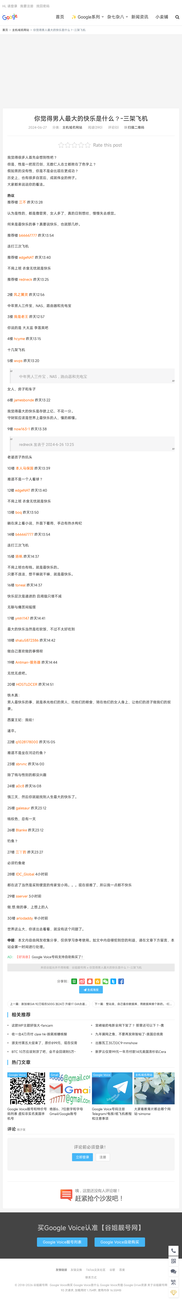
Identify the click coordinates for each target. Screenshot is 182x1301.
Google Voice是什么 (86, 1285)
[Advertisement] (91, 71)
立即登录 (82, 1157)
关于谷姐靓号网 (157, 1285)
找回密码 (43, 6)
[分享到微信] (105, 981)
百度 (122, 1270)
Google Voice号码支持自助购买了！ (58, 957)
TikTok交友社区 (95, 1270)
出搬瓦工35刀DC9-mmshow (116, 1043)
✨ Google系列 (85, 17)
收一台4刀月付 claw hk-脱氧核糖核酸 (39, 1034)
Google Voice (17, 1075)
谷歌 (112, 1270)
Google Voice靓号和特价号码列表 (27, 1114)
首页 (60, 17)
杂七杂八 (115, 17)
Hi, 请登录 (9, 6)
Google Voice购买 (61, 1285)
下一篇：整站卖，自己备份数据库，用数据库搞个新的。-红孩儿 (135, 1004)
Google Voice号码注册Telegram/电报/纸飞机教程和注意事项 (112, 1114)
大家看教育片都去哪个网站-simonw (152, 1111)
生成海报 (92, 990)
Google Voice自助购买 (119, 1242)
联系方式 (91, 1277)
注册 (103, 1157)
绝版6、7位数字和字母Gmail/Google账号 (66, 1111)
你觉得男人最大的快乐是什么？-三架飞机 (91, 118)
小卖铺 (161, 17)
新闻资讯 (139, 17)
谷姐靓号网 (10, 17)
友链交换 (76, 1270)
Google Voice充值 (111, 1285)
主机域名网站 (20, 30)
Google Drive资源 (135, 1285)
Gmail (54, 1075)
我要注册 (26, 6)
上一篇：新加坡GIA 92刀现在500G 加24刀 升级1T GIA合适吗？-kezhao (50, 1004)
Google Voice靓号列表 (62, 1242)
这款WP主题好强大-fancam (32, 1025)
